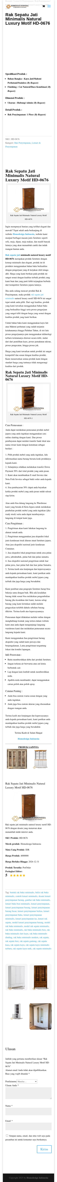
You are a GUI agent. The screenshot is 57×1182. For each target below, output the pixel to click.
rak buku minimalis (14, 929)
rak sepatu (44, 937)
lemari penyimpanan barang (17, 907)
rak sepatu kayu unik (22, 948)
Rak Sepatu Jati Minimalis (20, 173)
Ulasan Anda (12, 1085)
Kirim (44, 1149)
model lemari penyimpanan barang (27, 922)
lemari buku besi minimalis (17, 903)
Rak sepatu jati (12, 255)
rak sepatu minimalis (42, 948)
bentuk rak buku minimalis (22, 892)
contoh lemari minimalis (26, 896)
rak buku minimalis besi (35, 929)
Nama (9, 1105)
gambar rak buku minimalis (37, 899)
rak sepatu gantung (28, 941)
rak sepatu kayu (18, 944)
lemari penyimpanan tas (26, 918)
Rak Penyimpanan (22, 142)
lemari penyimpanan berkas (30, 911)
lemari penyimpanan (40, 903)
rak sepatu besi (12, 941)
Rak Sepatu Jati (18, 372)
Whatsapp (13, 128)
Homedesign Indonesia (37, 1177)
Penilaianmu (10, 1081)
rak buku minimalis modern (25, 937)
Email (9, 1120)
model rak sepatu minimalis (36, 926)
